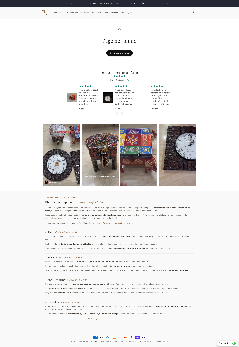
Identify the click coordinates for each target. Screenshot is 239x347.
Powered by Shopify (91, 341)
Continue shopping (119, 53)
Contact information (160, 341)
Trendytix (80, 341)
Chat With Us (225, 343)
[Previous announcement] (71, 3)
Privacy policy (118, 341)
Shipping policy (145, 341)
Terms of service (131, 341)
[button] (126, 12)
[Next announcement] (167, 3)
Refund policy (106, 341)
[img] (119, 76)
